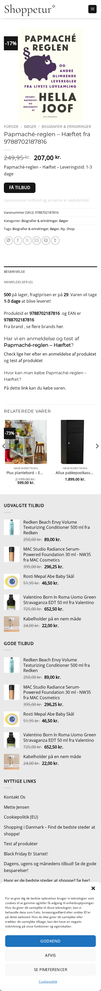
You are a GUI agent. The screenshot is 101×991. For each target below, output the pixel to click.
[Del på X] (27, 240)
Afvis (50, 955)
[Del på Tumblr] (55, 240)
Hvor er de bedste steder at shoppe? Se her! (47, 880)
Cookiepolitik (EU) (21, 817)
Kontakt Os (14, 797)
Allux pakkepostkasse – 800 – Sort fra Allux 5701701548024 (75, 472)
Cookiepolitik (48, 981)
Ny (63, 228)
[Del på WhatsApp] (8, 240)
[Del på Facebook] (18, 240)
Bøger (30, 126)
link (24, 388)
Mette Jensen (16, 807)
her (59, 326)
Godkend (50, 941)
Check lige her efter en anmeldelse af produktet (50, 354)
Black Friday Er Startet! (26, 854)
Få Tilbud (20, 187)
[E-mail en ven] (36, 240)
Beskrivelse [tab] (14, 271)
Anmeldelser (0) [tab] (18, 282)
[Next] (97, 456)
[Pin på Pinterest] (46, 240)
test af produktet (26, 360)
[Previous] (4, 456)
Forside (11, 126)
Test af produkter (21, 844)
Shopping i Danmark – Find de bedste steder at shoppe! (49, 830)
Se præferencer (50, 969)
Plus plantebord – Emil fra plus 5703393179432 (25, 472)
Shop (71, 228)
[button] (93, 888)
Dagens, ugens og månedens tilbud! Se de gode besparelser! (50, 867)
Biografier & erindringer (66, 126)
